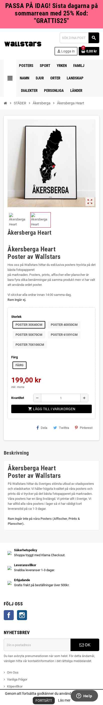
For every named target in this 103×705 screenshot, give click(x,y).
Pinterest (86, 428)
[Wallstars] (23, 43)
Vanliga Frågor (17, 679)
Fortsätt (44, 701)
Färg (14, 357)
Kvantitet (17, 398)
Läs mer (64, 700)
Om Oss (12, 672)
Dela (44, 428)
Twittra (64, 428)
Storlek (16, 317)
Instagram (22, 615)
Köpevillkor (14, 686)
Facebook (9, 615)
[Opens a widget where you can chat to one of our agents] (84, 696)
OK (87, 644)
